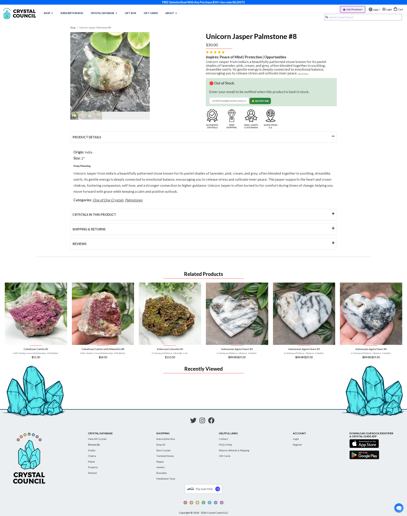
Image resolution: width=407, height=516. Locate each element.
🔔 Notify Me (260, 100)
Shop (47, 13)
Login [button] (388, 9)
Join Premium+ (354, 9)
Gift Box (130, 13)
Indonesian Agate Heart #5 (371, 348)
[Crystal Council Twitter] (194, 421)
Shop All (160, 444)
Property (93, 467)
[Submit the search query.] (326, 17)
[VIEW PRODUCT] (36, 314)
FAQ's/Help (225, 444)
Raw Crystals (163, 450)
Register (297, 444)
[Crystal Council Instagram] (204, 421)
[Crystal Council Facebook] (212, 421)
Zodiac (92, 450)
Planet (91, 461)
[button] (399, 508)
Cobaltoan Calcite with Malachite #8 (103, 348)
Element (92, 472)
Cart (400, 9)
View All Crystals (97, 438)
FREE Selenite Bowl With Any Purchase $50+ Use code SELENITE (203, 2)
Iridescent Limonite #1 (170, 348)
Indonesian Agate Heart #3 (304, 348)
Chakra (92, 455)
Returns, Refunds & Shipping (234, 450)
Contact (223, 438)
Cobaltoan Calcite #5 (36, 348)
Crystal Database (102, 13)
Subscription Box (71, 13)
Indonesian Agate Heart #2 (237, 348)
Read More (303, 73)
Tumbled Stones (165, 455)
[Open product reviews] (215, 52)
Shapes (160, 461)
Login (296, 438)
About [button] (169, 13)
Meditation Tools (165, 478)
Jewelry (160, 467)
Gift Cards (151, 13)
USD (375, 9)
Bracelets (161, 472)
